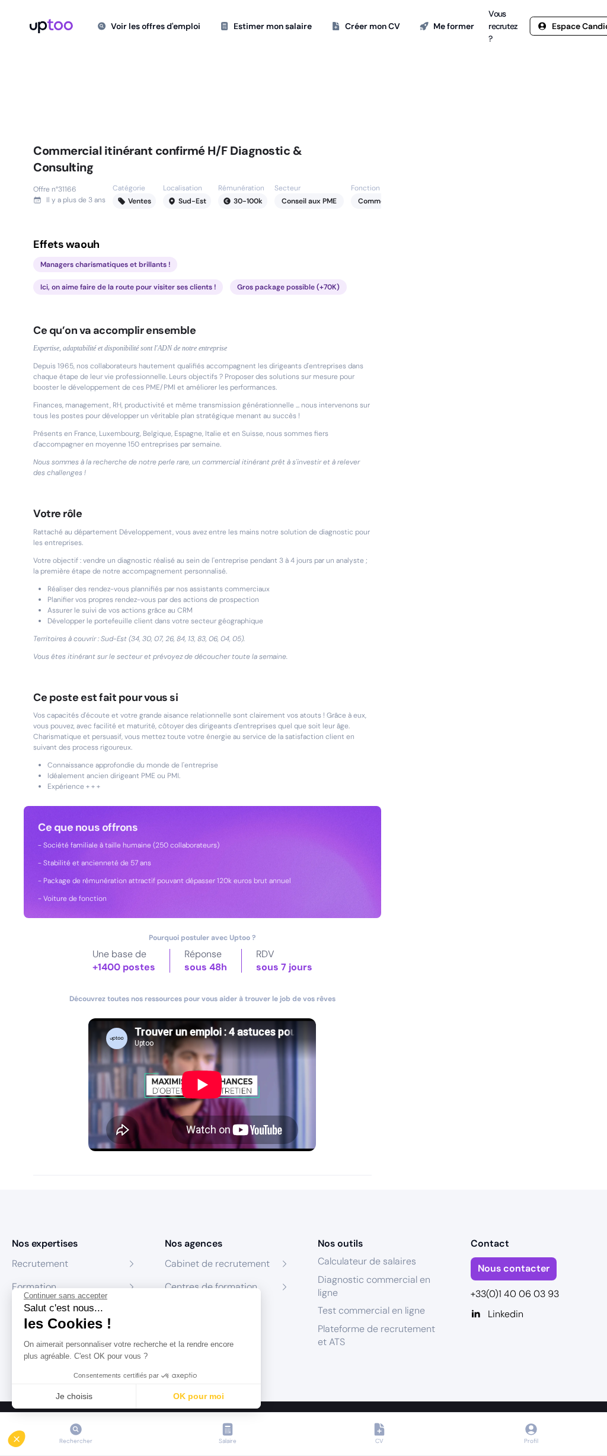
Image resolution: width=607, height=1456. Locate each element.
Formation (34, 1286)
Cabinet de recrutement (217, 1263)
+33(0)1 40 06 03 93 (515, 1294)
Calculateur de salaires (367, 1261)
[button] (25, 1436)
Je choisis (74, 1396)
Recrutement (40, 1263)
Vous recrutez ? (502, 26)
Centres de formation (211, 1286)
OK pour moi (198, 1396)
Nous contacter (514, 1268)
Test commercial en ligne (371, 1310)
